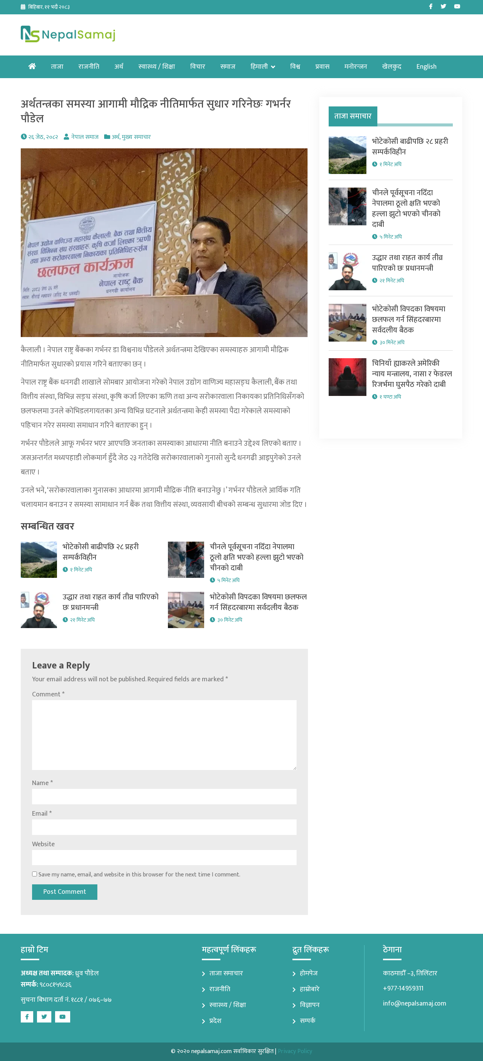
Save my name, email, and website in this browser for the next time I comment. (139, 875)
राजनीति (88, 66)
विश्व (295, 66)
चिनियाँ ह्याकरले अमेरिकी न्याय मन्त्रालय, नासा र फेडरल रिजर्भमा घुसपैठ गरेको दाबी (412, 374)
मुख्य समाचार (136, 137)
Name (42, 783)
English (427, 66)
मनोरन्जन (356, 66)
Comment (48, 694)
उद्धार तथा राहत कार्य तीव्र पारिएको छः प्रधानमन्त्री (110, 602)
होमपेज (309, 973)
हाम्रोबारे (310, 989)
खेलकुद (391, 66)
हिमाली (259, 66)
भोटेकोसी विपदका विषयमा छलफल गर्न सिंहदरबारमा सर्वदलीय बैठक (258, 602)
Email (42, 813)
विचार (197, 66)
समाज (227, 66)
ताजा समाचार (226, 973)
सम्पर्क (307, 1021)
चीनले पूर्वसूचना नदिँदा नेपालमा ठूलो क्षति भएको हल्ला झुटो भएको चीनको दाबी (256, 557)
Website (43, 844)
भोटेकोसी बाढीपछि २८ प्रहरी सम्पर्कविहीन (101, 552)
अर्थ (118, 66)
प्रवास (322, 66)
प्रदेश (215, 1021)
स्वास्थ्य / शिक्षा (156, 66)
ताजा (57, 66)
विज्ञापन (310, 1005)
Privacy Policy (295, 1051)
